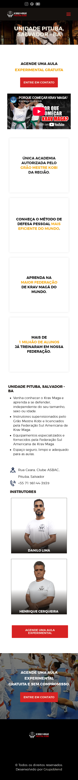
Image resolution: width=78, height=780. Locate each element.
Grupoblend (53, 769)
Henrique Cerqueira (39, 611)
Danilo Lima (39, 550)
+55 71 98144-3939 (33, 483)
